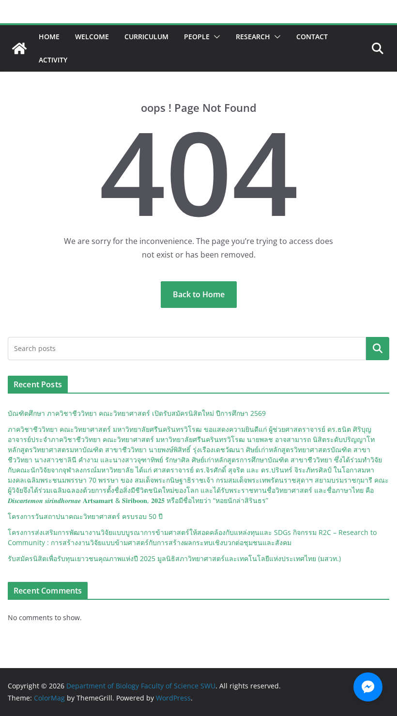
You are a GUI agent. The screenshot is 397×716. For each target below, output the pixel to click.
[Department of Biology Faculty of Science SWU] (19, 48)
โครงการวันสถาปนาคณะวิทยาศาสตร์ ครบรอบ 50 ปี (85, 516)
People (197, 36)
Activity (53, 59)
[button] (215, 37)
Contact (312, 36)
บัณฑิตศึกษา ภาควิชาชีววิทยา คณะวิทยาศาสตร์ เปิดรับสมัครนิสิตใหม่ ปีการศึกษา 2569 (137, 413)
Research (253, 36)
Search (377, 348)
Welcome (92, 36)
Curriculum (146, 36)
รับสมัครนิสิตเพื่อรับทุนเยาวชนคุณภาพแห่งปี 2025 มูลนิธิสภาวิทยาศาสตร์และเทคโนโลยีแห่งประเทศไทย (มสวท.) (174, 558)
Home (49, 36)
